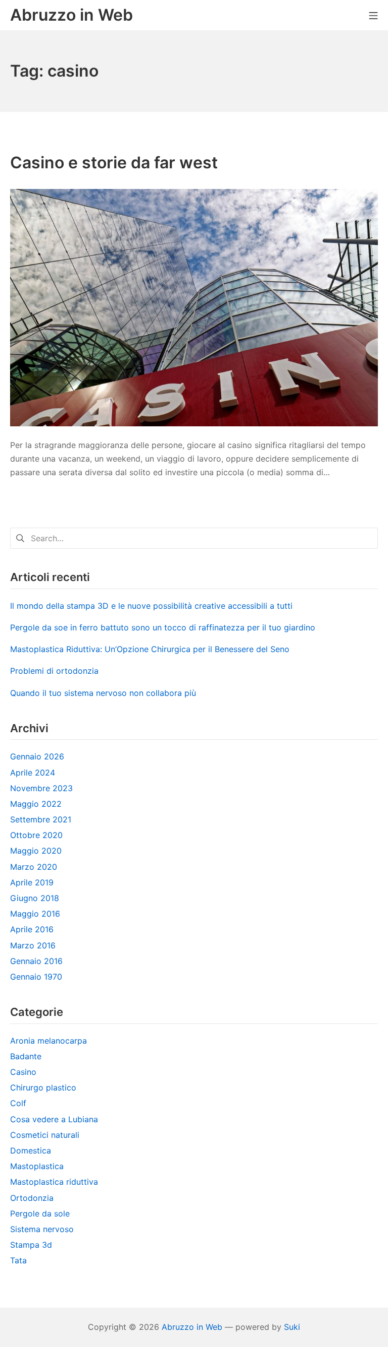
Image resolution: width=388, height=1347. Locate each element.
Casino (23, 1072)
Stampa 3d (31, 1245)
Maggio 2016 (35, 914)
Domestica (30, 1150)
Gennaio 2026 (37, 756)
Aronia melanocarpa (48, 1041)
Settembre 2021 (40, 819)
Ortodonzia (32, 1198)
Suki (292, 1327)
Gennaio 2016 (36, 961)
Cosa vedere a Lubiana (54, 1119)
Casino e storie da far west (114, 162)
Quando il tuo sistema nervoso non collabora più (103, 693)
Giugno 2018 (34, 898)
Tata (18, 1260)
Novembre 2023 (41, 788)
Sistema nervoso (42, 1229)
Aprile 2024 (32, 772)
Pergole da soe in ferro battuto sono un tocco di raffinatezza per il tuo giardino (162, 627)
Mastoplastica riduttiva (54, 1182)
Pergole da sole (40, 1213)
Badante (25, 1056)
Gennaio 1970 (36, 977)
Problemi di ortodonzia (54, 671)
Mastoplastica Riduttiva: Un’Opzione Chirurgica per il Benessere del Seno (149, 649)
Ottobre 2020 (36, 835)
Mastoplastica (37, 1166)
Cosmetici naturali (44, 1135)
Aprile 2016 (32, 929)
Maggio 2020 (36, 851)
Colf (18, 1103)
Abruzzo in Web (192, 1327)
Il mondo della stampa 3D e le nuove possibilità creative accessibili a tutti (151, 606)
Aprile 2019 (32, 882)
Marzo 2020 (33, 867)
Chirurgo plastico (43, 1087)
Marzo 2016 (33, 945)
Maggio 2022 (36, 804)
